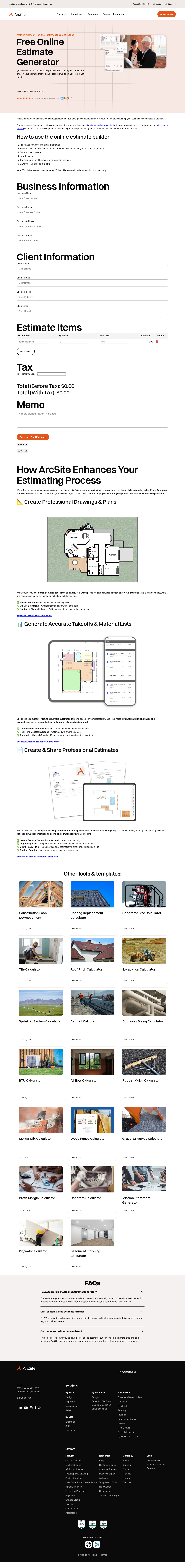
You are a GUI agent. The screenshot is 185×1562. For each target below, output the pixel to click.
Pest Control (124, 1428)
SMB (67, 1426)
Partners (127, 1474)
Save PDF (22, 444)
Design (68, 1397)
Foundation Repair (127, 1419)
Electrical (122, 1406)
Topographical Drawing (76, 1474)
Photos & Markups (74, 1478)
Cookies (151, 1468)
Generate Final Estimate (33, 437)
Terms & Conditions (156, 1464)
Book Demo (166, 14)
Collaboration (71, 1508)
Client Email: (23, 306)
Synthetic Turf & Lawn (128, 1436)
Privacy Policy (153, 1461)
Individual (70, 1430)
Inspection (70, 1402)
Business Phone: (25, 207)
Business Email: (24, 235)
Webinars (103, 1478)
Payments (70, 1495)
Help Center (105, 1487)
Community (104, 1491)
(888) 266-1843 (24, 1398)
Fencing (122, 1410)
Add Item (25, 351)
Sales (68, 1410)
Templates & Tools (108, 1482)
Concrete (122, 1402)
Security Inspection (127, 1432)
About (126, 1461)
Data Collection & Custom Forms (81, 1482)
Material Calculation (101, 1405)
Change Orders (72, 1500)
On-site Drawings (73, 1461)
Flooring (122, 1415)
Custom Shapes (73, 1465)
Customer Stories (107, 1465)
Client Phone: (23, 278)
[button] (62, 14)
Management (71, 1406)
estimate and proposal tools (101, 125)
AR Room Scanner (74, 1469)
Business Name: (25, 193)
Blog (101, 1461)
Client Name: (23, 263)
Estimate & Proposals (75, 1491)
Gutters (121, 1423)
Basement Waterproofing (130, 1397)
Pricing (106, 14)
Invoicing (69, 1504)
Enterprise (70, 1422)
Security (127, 1482)
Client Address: (24, 292)
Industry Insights (107, 1474)
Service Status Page (109, 1495)
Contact (126, 1469)
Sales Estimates (99, 1409)
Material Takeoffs (73, 1487)
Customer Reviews (108, 1469)
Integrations (71, 1513)
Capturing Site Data (101, 1401)
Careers (127, 1465)
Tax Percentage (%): (27, 374)
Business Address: (26, 221)
